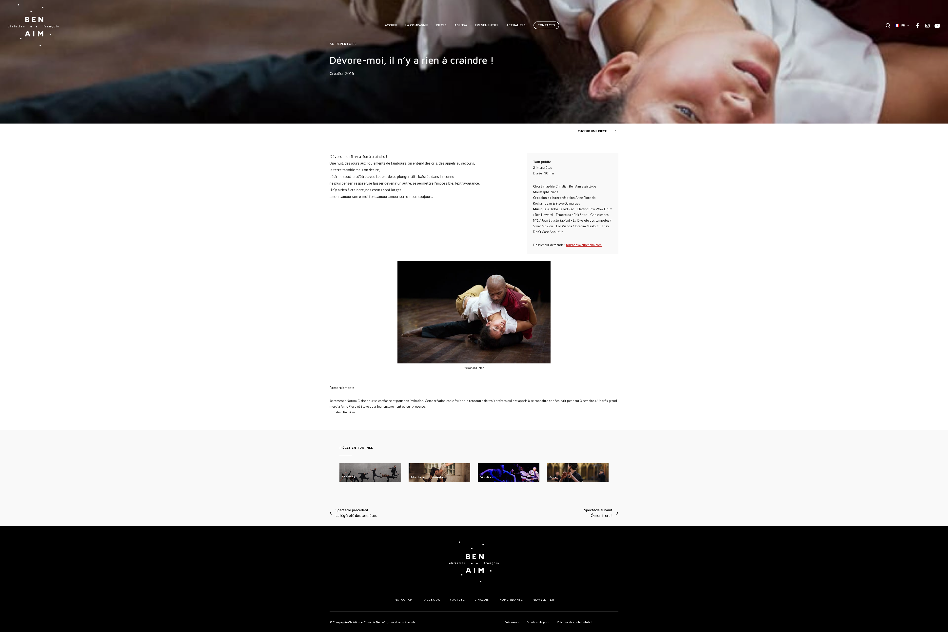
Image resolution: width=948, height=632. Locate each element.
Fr (903, 25)
